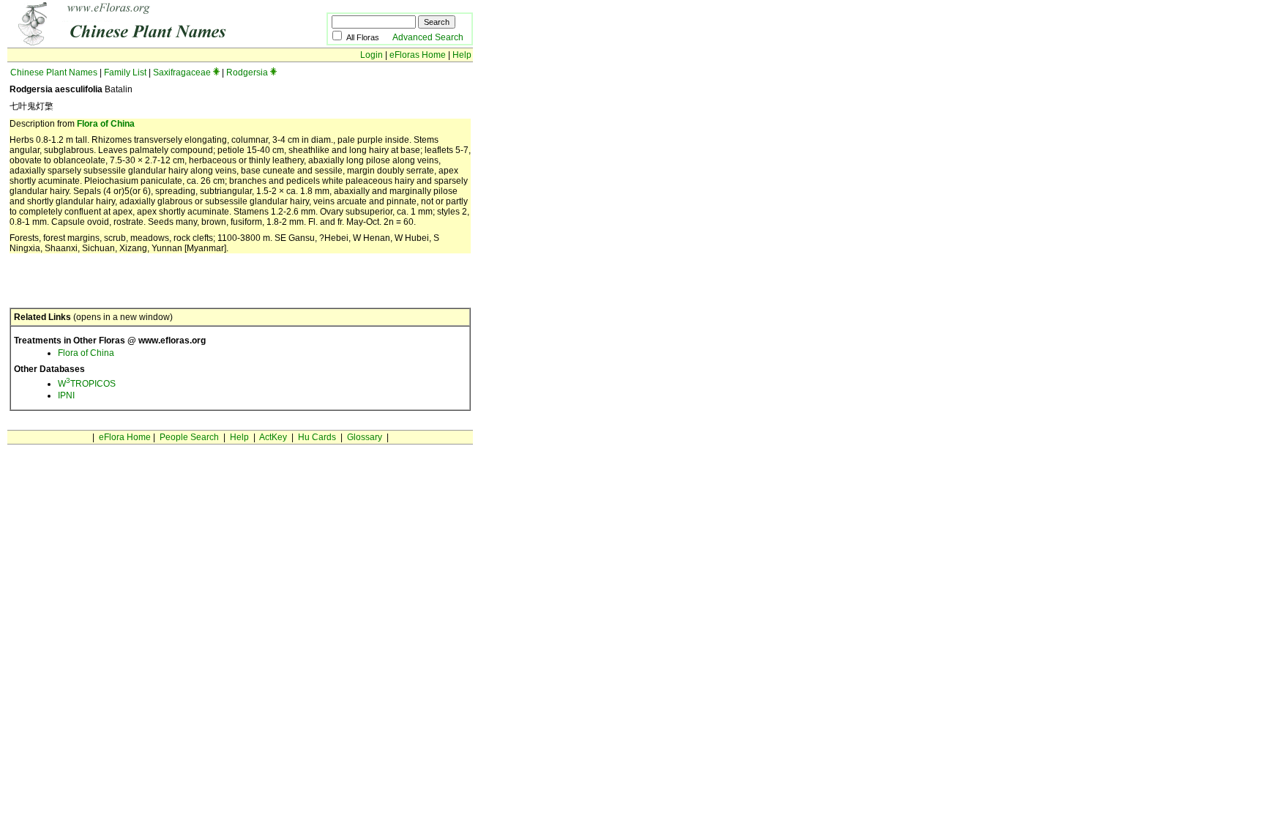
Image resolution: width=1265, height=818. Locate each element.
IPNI (66, 395)
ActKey (273, 437)
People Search (189, 437)
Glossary (364, 437)
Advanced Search (427, 37)
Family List (125, 72)
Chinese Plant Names (53, 72)
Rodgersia (247, 72)
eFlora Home (125, 437)
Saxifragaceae (182, 72)
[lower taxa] (216, 72)
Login (371, 55)
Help (461, 55)
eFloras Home (417, 55)
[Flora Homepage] (144, 42)
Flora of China (106, 124)
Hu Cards (317, 437)
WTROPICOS (87, 384)
